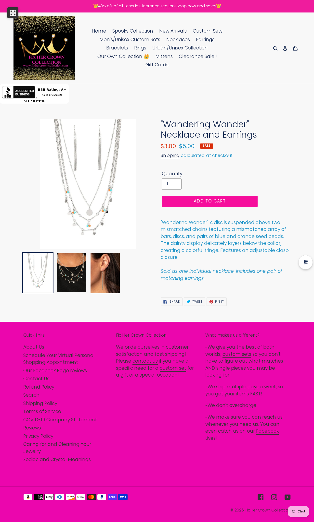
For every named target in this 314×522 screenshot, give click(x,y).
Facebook (267, 431)
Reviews (32, 428)
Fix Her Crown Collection (268, 510)
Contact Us (36, 378)
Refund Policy (38, 387)
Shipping (170, 155)
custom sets (236, 354)
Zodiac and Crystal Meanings (57, 459)
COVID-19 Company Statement (60, 419)
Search (31, 395)
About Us (33, 347)
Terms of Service (42, 411)
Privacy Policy (38, 436)
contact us (145, 361)
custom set (173, 368)
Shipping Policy (40, 403)
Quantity (172, 173)
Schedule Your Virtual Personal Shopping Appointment (59, 359)
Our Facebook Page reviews (55, 370)
